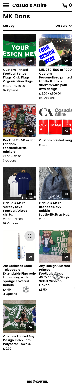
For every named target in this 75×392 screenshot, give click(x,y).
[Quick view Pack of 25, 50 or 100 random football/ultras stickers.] (30, 131)
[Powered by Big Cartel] (37, 381)
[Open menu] (6, 5)
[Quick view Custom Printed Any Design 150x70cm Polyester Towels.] (30, 327)
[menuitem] (37, 25)
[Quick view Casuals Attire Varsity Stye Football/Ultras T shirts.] (30, 194)
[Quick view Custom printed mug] (66, 131)
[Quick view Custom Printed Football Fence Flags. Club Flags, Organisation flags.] (30, 61)
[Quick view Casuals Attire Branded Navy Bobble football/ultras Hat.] (66, 194)
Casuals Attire (29, 5)
